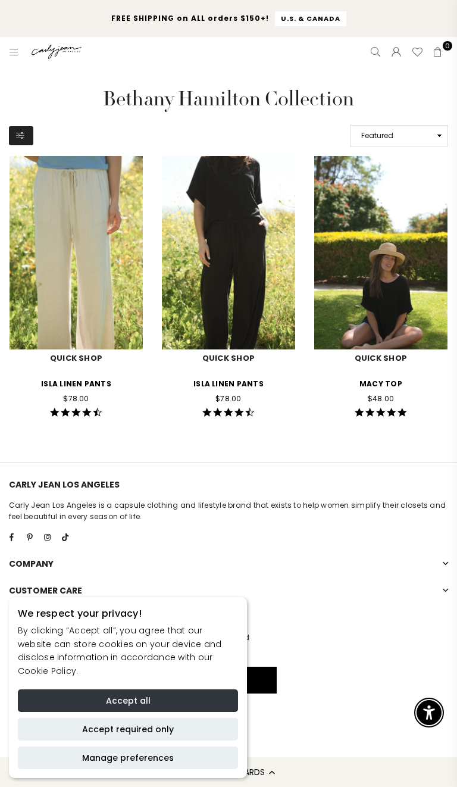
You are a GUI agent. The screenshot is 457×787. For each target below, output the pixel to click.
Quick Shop (76, 358)
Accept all (128, 701)
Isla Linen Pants (76, 384)
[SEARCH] (375, 52)
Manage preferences (128, 758)
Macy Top (380, 384)
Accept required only (128, 729)
